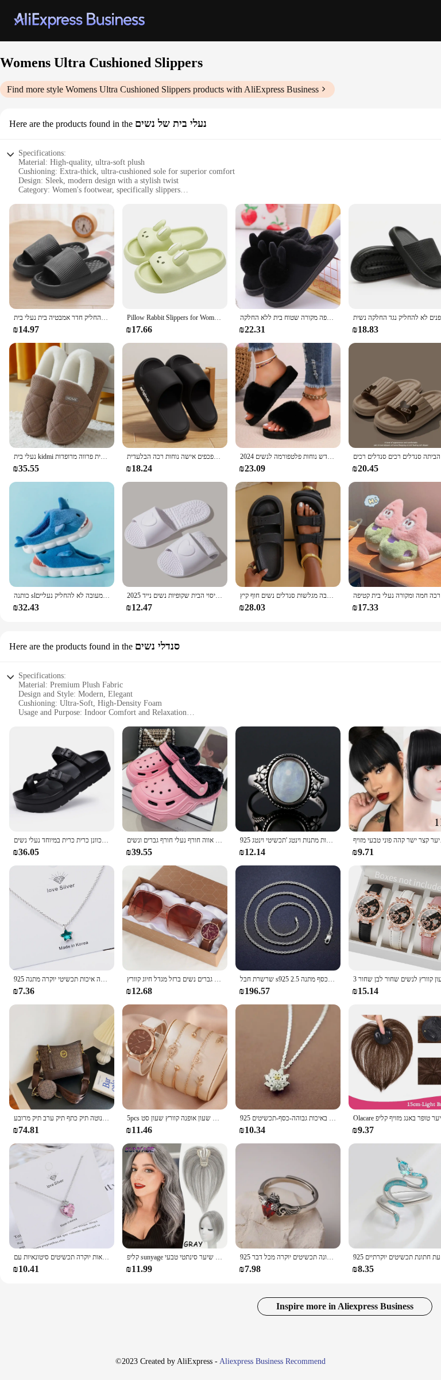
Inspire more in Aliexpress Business (344, 1306)
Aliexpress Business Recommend (272, 1361)
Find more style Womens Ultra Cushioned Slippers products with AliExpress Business (163, 89)
